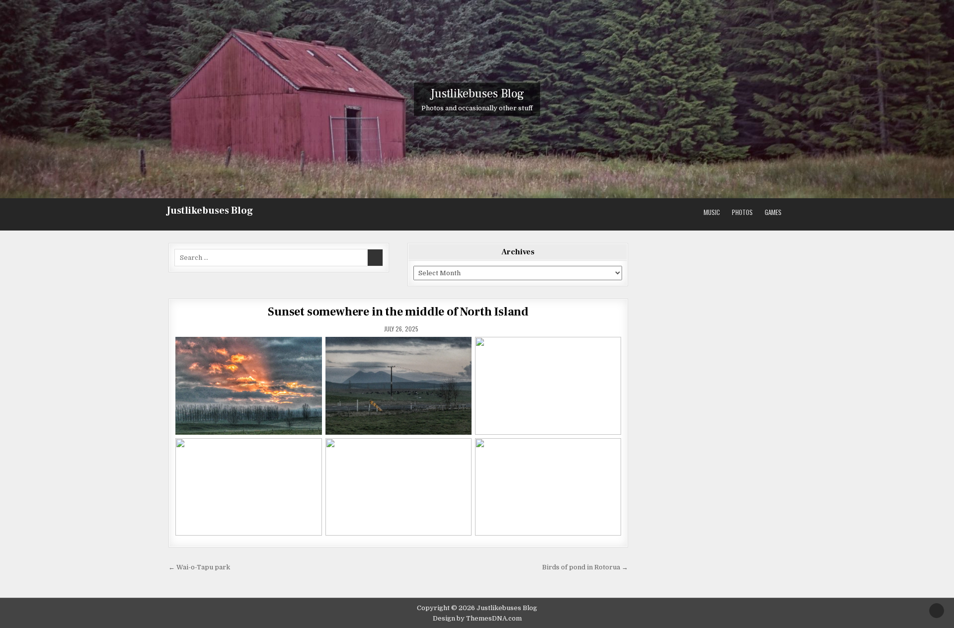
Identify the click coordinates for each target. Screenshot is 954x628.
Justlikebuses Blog (209, 210)
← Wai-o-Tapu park (199, 567)
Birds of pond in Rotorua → (585, 567)
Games (773, 212)
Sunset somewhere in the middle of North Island (398, 311)
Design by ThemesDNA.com (477, 618)
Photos (742, 212)
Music (712, 212)
